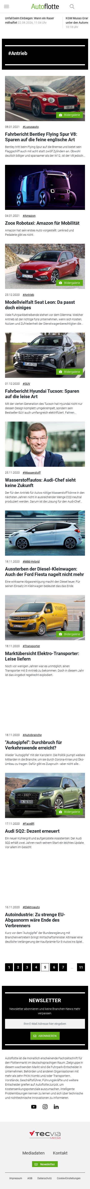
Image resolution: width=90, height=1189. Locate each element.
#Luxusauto (31, 126)
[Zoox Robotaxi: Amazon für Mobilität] (45, 187)
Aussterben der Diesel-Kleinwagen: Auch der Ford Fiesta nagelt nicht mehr (44, 571)
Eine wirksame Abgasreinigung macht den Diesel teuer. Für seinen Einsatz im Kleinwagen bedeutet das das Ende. (42, 584)
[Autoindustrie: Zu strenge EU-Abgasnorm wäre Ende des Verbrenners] (45, 879)
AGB (29, 1178)
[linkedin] (56, 1106)
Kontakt (60, 1153)
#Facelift (28, 823)
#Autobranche (32, 735)
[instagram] (45, 1106)
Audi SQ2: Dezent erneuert (32, 831)
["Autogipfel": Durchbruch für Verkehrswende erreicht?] (45, 706)
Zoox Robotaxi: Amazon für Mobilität (42, 223)
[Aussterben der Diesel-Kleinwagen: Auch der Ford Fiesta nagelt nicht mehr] (45, 533)
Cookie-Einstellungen (69, 1178)
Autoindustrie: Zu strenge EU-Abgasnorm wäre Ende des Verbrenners (35, 920)
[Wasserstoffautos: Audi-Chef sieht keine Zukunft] (45, 444)
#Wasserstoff (32, 472)
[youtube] (33, 1106)
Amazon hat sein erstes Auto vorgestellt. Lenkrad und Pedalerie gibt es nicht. (39, 232)
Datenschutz (44, 1178)
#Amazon (29, 215)
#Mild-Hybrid (31, 561)
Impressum (15, 1178)
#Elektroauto (31, 907)
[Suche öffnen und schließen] (71, 6)
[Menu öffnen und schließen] (7, 6)
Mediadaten (33, 1153)
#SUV (26, 383)
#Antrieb (28, 294)
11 (81, 967)
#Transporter (31, 646)
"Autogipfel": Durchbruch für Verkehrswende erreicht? (33, 745)
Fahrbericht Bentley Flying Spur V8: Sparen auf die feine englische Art (41, 137)
